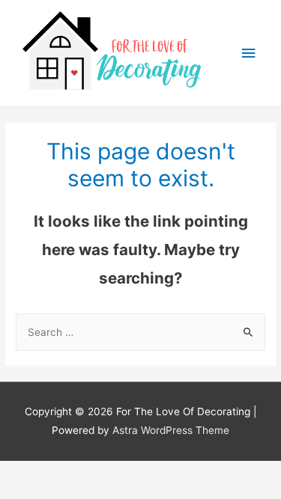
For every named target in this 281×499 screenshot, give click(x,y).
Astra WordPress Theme (170, 430)
